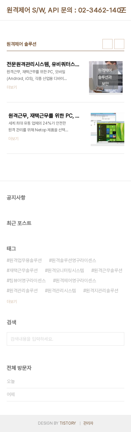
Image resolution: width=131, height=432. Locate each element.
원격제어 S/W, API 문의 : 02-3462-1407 (66, 10)
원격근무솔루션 (108, 270)
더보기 (12, 301)
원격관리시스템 (62, 290)
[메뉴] (123, 10)
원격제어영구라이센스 (76, 280)
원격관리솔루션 (23, 290)
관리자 (88, 423)
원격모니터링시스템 (66, 270)
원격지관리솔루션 (102, 290)
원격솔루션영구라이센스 (74, 260)
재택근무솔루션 (23, 270)
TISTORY (67, 423)
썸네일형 (107, 44)
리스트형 (119, 44)
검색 (117, 339)
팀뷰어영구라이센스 (27, 280)
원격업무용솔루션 (25, 260)
